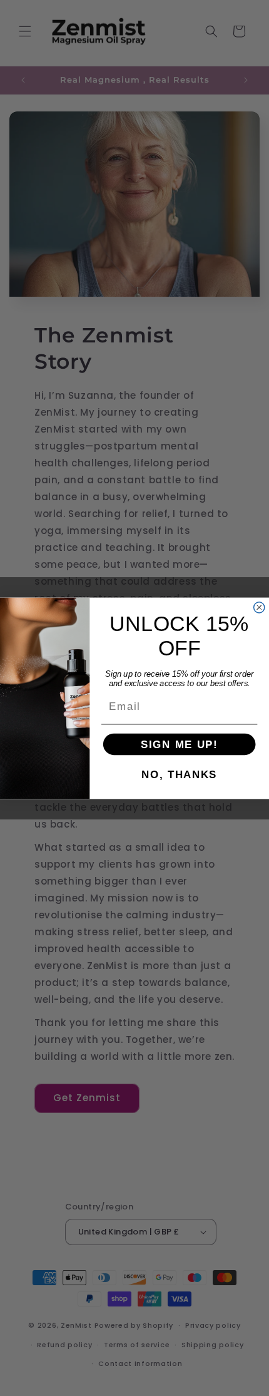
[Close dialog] (259, 607)
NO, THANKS (179, 774)
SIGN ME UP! (179, 743)
